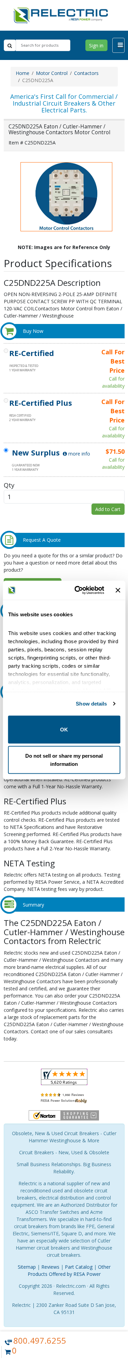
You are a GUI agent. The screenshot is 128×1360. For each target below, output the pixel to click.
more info (78, 453)
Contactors (86, 73)
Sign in (96, 45)
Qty (9, 485)
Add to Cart (107, 509)
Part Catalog (79, 1267)
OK (64, 729)
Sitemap (27, 1267)
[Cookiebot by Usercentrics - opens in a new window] (77, 590)
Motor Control (52, 73)
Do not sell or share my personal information (64, 760)
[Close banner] (117, 590)
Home (22, 73)
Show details (91, 704)
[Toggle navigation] (118, 45)
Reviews (50, 1267)
